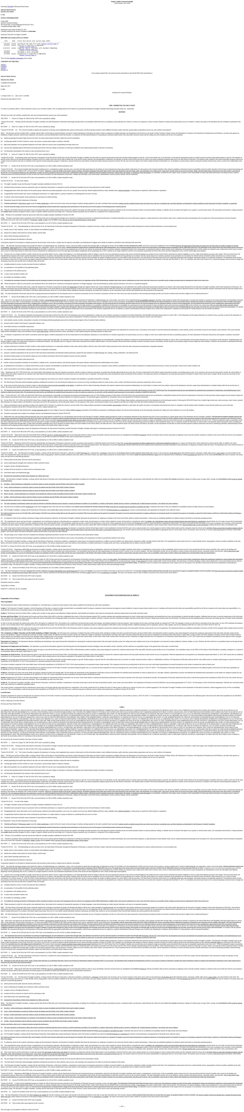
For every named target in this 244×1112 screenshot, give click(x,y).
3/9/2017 (3, 65)
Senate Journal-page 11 (28, 49)
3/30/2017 (4, 66)
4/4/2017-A (4, 70)
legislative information (16, 58)
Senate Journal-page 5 (28, 55)
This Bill (10, 6)
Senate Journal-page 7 (50, 43)
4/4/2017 (3, 68)
